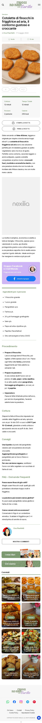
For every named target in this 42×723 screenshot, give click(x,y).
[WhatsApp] (8, 701)
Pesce (31, 669)
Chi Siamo (10, 710)
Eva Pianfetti (9, 33)
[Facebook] (14, 701)
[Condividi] (5, 89)
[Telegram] (28, 701)
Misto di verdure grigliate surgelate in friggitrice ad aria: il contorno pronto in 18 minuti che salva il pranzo (31, 649)
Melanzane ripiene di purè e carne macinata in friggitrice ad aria (11, 623)
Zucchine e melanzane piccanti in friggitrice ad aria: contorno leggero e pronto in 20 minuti (11, 649)
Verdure (5, 14)
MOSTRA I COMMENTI (21, 542)
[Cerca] (3, 5)
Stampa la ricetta (23, 123)
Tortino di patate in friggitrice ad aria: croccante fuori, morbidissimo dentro (31, 623)
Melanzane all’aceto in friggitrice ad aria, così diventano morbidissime (11, 597)
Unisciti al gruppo (23, 279)
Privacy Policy (29, 710)
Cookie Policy (13, 713)
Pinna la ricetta (23, 129)
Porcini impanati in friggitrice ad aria (10, 674)
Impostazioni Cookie (28, 713)
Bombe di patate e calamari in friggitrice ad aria (31, 675)
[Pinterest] (34, 701)
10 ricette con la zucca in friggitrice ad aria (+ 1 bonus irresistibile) (31, 597)
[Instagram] (21, 701)
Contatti (19, 710)
